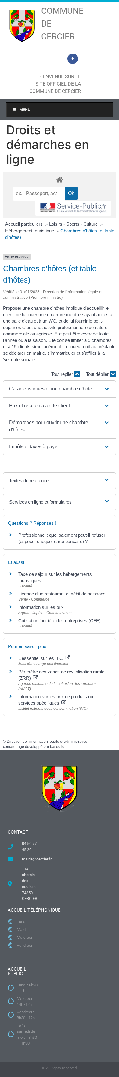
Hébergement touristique (30, 230)
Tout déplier (98, 374)
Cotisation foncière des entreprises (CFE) (59, 620)
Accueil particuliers (24, 224)
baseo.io (57, 747)
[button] (60, 389)
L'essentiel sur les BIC (41, 658)
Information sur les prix (41, 607)
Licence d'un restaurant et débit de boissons (62, 593)
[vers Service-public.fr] (73, 208)
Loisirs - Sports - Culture (74, 224)
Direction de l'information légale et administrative (47, 741)
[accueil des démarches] (59, 179)
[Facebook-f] (72, 59)
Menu (25, 109)
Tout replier (62, 374)
